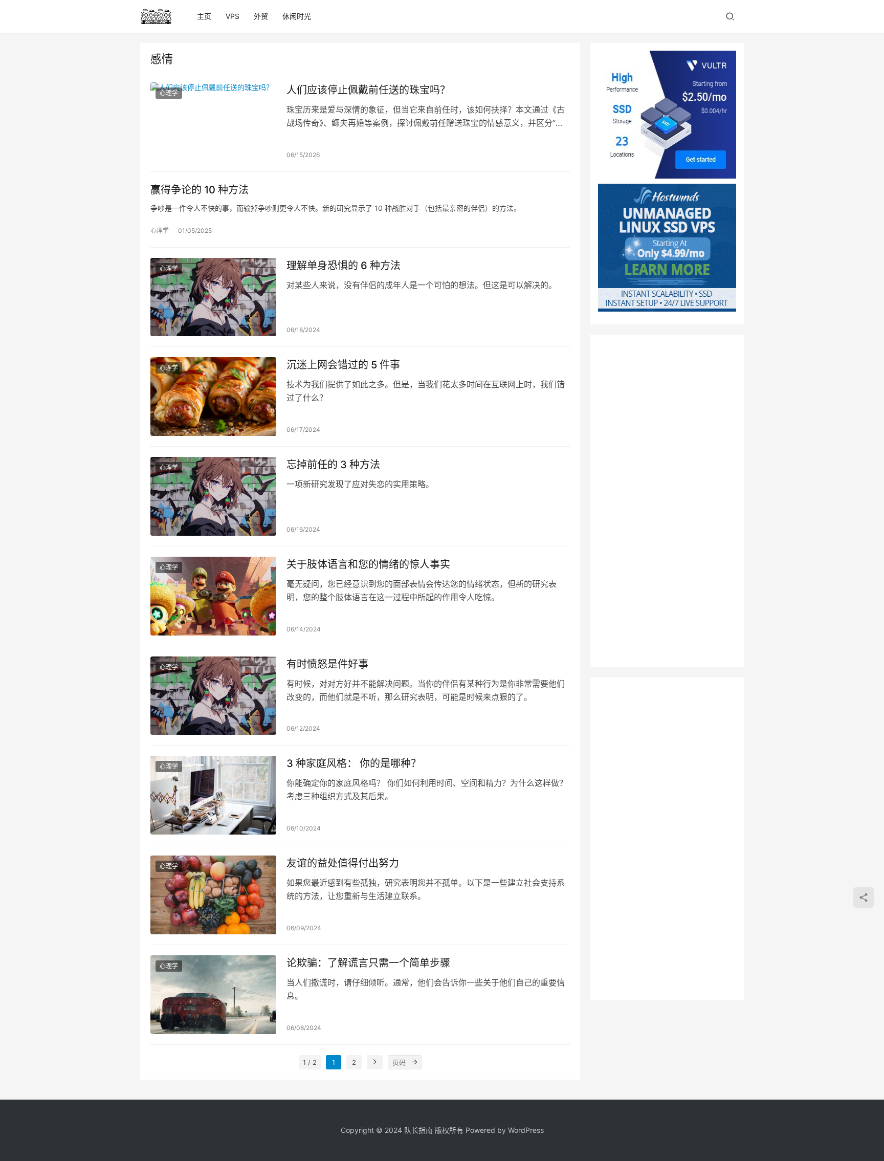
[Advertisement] (667, 500)
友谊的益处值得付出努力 (342, 863)
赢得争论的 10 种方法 (199, 190)
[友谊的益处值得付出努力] (213, 895)
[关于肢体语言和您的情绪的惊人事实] (213, 596)
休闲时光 (296, 16)
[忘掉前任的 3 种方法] (213, 496)
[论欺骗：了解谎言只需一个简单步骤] (213, 994)
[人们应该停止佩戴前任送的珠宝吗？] (213, 121)
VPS (232, 16)
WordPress (526, 1130)
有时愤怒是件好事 (327, 664)
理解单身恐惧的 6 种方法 (343, 265)
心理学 (169, 93)
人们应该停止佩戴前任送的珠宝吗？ (368, 90)
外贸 (261, 16)
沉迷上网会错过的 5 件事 (343, 365)
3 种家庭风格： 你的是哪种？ (353, 763)
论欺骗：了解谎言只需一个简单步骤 (368, 963)
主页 (204, 16)
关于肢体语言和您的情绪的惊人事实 (368, 564)
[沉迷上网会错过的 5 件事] (213, 396)
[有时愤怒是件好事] (213, 695)
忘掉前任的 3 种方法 (333, 464)
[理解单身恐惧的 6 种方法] (213, 297)
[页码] (414, 1062)
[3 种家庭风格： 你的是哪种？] (213, 795)
